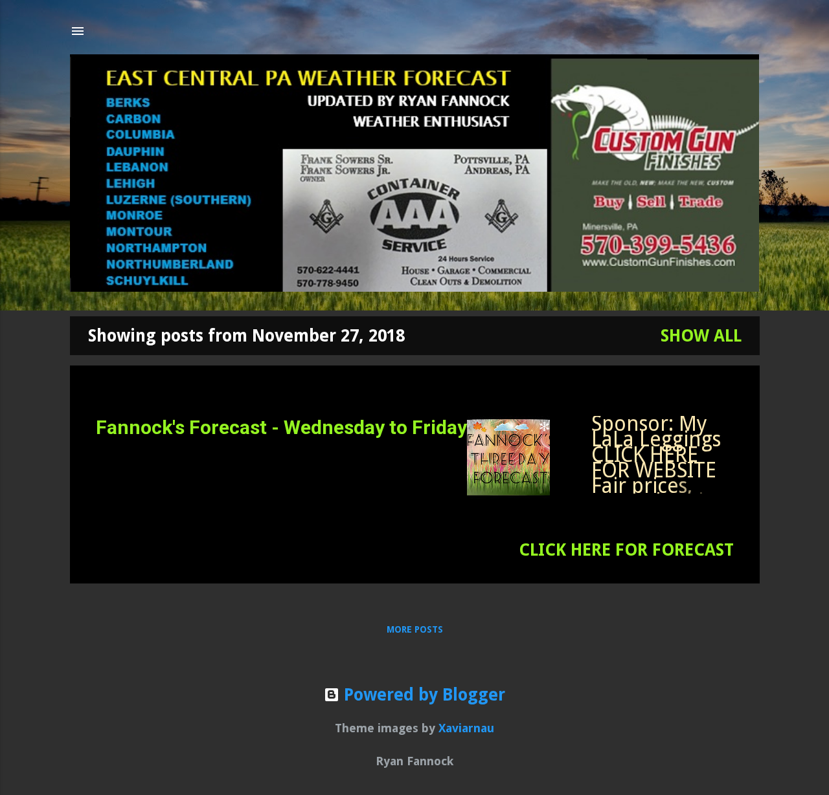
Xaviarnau (466, 728)
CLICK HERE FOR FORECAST (626, 550)
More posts (415, 629)
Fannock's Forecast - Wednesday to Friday (281, 427)
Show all (701, 335)
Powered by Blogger (422, 694)
